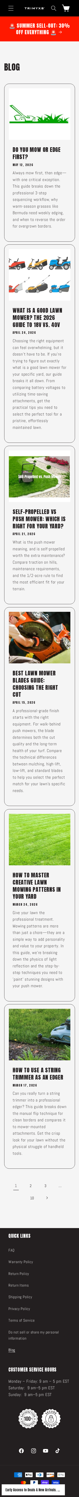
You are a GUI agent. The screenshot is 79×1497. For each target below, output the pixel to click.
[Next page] (47, 1198)
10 (32, 1198)
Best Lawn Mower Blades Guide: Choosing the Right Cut (35, 684)
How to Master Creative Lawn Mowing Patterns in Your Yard (37, 886)
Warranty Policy (20, 1261)
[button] (11, 8)
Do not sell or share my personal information (33, 1335)
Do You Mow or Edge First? (37, 153)
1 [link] (16, 1185)
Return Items (18, 1285)
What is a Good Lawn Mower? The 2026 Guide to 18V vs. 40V (37, 318)
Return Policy (18, 1273)
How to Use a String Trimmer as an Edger (38, 1074)
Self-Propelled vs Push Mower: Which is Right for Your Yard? (39, 519)
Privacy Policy (19, 1308)
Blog (11, 1349)
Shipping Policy (20, 1296)
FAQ (11, 1250)
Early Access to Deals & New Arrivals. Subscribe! (33, 1489)
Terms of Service (21, 1320)
